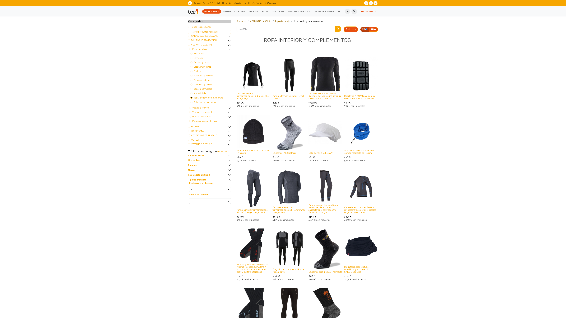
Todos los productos (201, 27)
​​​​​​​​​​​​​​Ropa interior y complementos (208, 98)
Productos (241, 21)
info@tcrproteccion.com (235, 3)
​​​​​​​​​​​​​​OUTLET (195, 140)
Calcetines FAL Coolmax (284, 153)
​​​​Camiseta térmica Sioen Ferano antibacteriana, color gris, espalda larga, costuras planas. (360, 210)
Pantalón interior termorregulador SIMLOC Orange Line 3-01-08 (252, 211)
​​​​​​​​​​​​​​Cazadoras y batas (202, 67)
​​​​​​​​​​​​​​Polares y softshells (203, 80)
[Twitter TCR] (366, 3)
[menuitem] (211, 11)
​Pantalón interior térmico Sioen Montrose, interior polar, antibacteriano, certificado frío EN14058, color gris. (323, 209)
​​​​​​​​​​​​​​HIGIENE (195, 126)
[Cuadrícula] (364, 29)
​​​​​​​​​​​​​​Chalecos (198, 71)
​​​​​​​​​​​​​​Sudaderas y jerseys (203, 75)
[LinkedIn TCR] (371, 3)
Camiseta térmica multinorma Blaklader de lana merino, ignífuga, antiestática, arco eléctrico (324, 96)
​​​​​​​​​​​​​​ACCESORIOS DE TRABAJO (204, 135)
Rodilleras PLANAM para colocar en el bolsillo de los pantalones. (359, 97)
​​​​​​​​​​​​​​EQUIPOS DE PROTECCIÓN (204, 40)
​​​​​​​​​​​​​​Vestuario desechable (202, 112)
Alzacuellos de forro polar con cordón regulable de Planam (359, 151)
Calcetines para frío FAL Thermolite (325, 272)
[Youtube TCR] (375, 3)
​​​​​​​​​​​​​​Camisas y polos (201, 62)
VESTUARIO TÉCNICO (201, 144)
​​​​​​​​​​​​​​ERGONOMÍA (197, 131)
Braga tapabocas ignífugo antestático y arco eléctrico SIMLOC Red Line (357, 269)
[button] (354, 11)
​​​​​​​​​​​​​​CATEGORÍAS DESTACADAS (204, 36)
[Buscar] (338, 29)
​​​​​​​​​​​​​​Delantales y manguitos (205, 102)
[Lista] (373, 29)
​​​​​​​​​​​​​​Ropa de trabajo (200, 49)
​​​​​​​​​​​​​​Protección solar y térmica (204, 121)
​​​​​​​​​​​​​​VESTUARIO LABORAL (201, 45)
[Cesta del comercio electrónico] (347, 11)
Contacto (198, 3)
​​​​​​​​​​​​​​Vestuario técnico (200, 108)
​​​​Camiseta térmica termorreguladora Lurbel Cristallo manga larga (253, 96)
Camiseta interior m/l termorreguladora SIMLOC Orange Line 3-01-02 (289, 210)
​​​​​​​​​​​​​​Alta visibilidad (200, 93)
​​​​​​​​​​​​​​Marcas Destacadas (201, 116)
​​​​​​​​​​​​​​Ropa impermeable (203, 89)
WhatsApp (271, 3)
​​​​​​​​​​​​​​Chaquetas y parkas (203, 84)
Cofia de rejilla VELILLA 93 (321, 153)
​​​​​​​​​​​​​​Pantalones (199, 53)
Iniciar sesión (368, 11)
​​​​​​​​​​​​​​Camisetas (198, 58)
